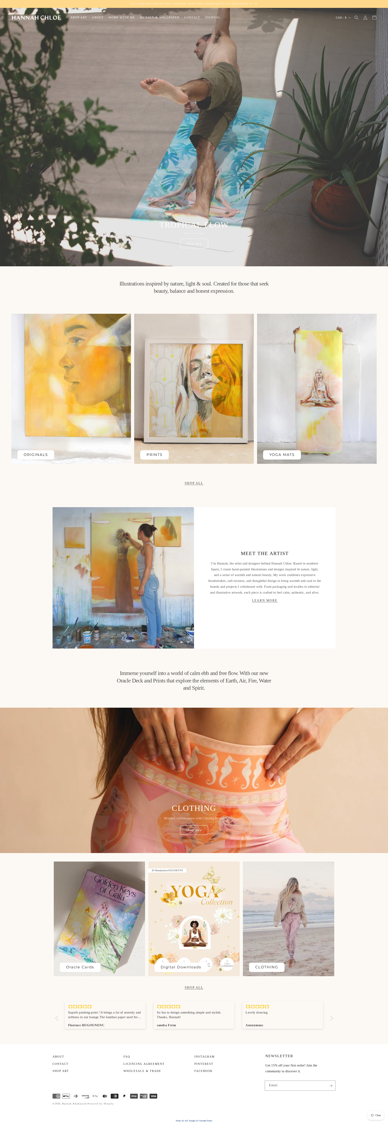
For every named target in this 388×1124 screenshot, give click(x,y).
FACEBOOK (203, 1071)
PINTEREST (203, 1063)
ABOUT (58, 1056)
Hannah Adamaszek (74, 1103)
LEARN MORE (264, 600)
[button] (356, 17)
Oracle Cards (80, 967)
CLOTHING (266, 967)
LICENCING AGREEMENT (144, 1063)
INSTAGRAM (204, 1056)
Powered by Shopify (101, 1103)
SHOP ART (61, 1071)
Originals (36, 454)
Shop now (194, 243)
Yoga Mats (282, 454)
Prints (154, 454)
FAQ (126, 1056)
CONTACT (61, 1063)
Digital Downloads (181, 967)
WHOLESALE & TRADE (142, 1071)
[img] (105, 1007)
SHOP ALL (194, 483)
